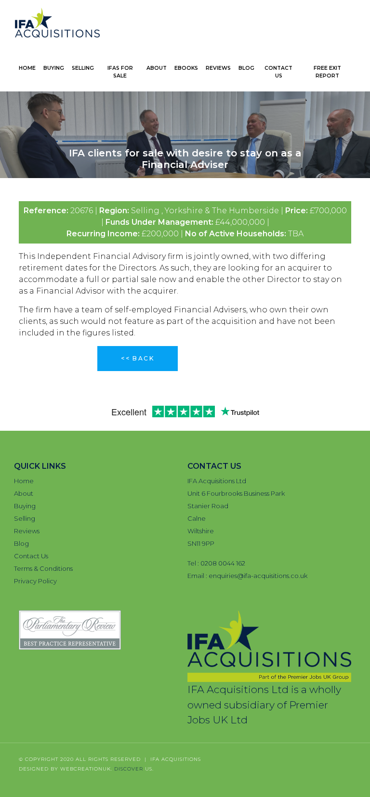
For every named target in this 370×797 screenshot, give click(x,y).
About (156, 68)
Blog (246, 68)
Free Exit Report (327, 72)
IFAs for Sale (120, 72)
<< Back (137, 358)
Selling (83, 68)
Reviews (218, 68)
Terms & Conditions (43, 568)
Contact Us (278, 72)
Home (27, 68)
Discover (128, 769)
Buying (53, 68)
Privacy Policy (35, 581)
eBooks (186, 68)
